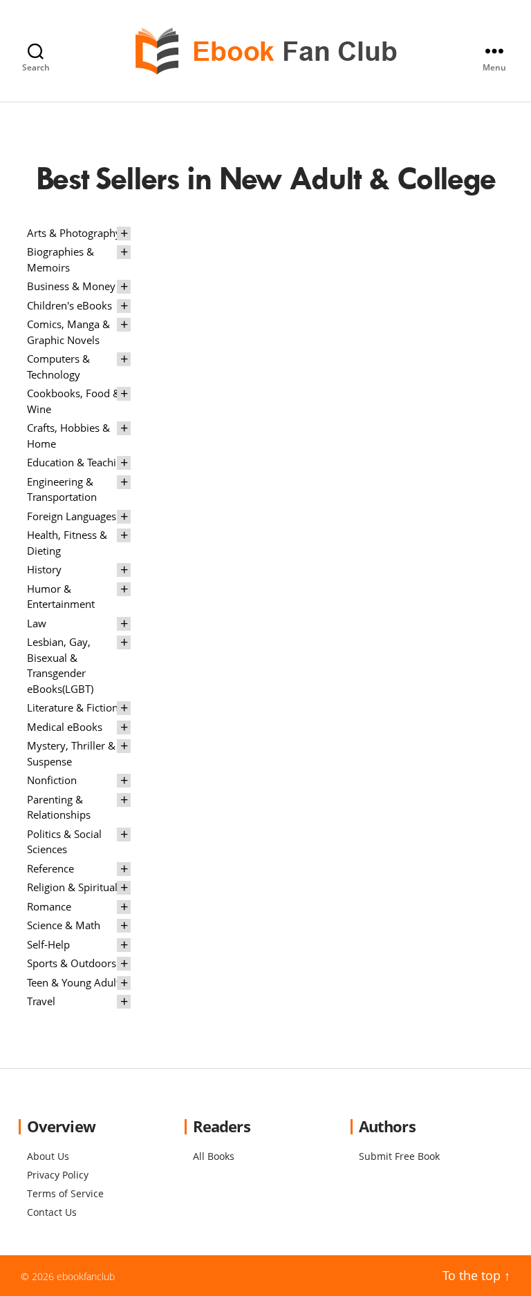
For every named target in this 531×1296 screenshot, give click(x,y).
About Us (48, 1156)
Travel (41, 1001)
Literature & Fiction (72, 707)
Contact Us (52, 1212)
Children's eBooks (69, 305)
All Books (213, 1156)
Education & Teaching (77, 462)
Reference (50, 868)
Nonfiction (52, 780)
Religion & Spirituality (78, 887)
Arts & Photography (74, 233)
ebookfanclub (86, 1276)
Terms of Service (65, 1193)
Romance (49, 906)
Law (36, 623)
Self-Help (48, 944)
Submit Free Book (399, 1156)
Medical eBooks (64, 727)
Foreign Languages (71, 516)
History (44, 569)
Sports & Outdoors (71, 963)
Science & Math (63, 925)
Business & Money (71, 286)
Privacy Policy (57, 1174)
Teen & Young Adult (73, 982)
